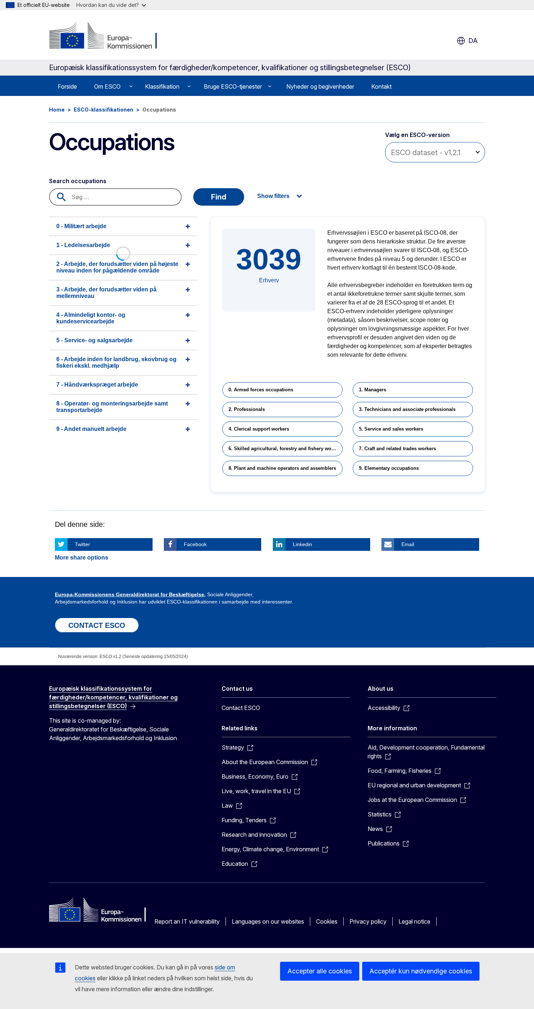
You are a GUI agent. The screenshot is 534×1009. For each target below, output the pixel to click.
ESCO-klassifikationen (103, 109)
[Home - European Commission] (107, 36)
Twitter (82, 544)
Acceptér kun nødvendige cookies (420, 971)
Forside (67, 86)
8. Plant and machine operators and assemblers (282, 468)
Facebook (195, 544)
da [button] (473, 40)
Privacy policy (368, 921)
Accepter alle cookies (319, 971)
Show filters (273, 196)
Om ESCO (107, 86)
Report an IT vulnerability (187, 921)
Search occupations (77, 181)
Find (218, 197)
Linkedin (302, 544)
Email (407, 544)
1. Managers (372, 389)
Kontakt (381, 86)
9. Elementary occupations (389, 468)
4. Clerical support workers (258, 429)
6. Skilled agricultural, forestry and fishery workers (285, 448)
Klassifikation (162, 86)
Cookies (326, 921)
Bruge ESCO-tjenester (233, 86)
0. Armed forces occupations (260, 389)
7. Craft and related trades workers (397, 448)
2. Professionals (246, 409)
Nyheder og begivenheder (320, 86)
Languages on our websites (268, 921)
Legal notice (414, 921)
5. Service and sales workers (391, 429)
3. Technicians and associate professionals (407, 409)
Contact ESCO (241, 707)
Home (57, 109)
